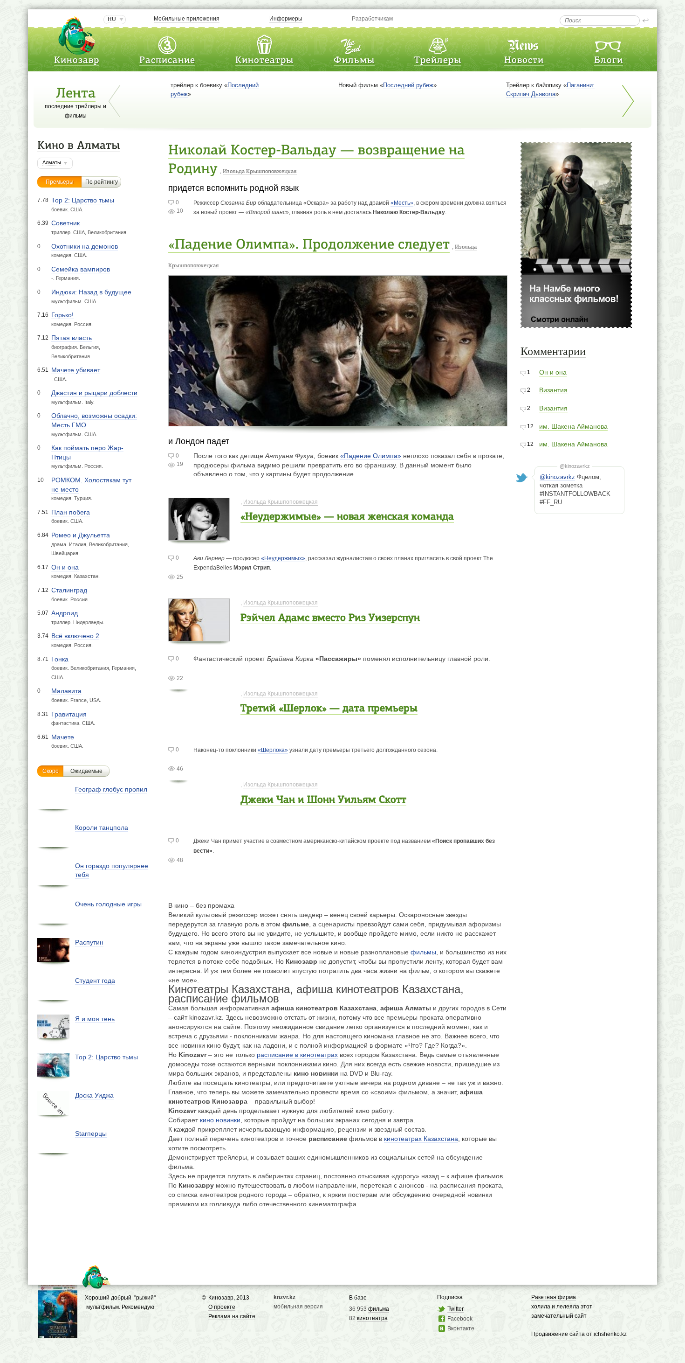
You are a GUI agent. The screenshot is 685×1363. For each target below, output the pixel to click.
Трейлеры (437, 60)
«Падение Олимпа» (370, 455)
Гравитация (69, 714)
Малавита (66, 691)
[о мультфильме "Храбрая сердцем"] (57, 1334)
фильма (378, 1309)
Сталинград (69, 590)
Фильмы (354, 60)
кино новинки (220, 1120)
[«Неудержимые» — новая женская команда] (199, 536)
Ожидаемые (86, 771)
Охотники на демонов (84, 246)
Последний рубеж (408, 85)
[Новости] (523, 43)
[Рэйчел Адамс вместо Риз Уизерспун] (199, 636)
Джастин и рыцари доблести (94, 392)
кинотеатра (372, 1318)
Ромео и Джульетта (80, 535)
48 (180, 860)
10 (180, 211)
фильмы (423, 952)
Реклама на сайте (231, 1316)
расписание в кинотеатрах (297, 1054)
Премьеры (60, 182)
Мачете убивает (75, 370)
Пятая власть (71, 337)
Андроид (64, 613)
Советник (65, 223)
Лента (76, 94)
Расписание (167, 60)
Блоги (608, 60)
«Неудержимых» (283, 558)
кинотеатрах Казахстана (421, 1138)
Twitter (455, 1309)
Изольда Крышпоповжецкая (260, 171)
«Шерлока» (273, 750)
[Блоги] (608, 43)
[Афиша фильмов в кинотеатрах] (354, 43)
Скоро (50, 771)
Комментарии (553, 351)
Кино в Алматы (78, 146)
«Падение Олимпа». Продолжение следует (309, 245)
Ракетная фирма (553, 1297)
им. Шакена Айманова (573, 426)
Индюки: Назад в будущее (91, 292)
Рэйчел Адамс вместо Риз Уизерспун (330, 618)
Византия (553, 390)
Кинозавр (76, 60)
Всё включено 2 (75, 636)
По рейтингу (101, 182)
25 (180, 577)
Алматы (51, 162)
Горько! (62, 315)
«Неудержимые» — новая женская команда (347, 517)
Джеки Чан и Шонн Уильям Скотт (323, 800)
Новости (524, 60)
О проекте (221, 1307)
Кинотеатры (264, 60)
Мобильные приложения (186, 18)
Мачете (62, 737)
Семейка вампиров (80, 269)
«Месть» (401, 203)
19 (180, 464)
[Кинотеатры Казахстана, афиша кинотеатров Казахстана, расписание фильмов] (264, 43)
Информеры (285, 18)
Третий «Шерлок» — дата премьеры (329, 708)
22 (180, 678)
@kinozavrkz (575, 466)
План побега (70, 512)
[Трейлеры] (438, 43)
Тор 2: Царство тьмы (82, 200)
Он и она (65, 567)
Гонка (59, 659)
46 (180, 768)
